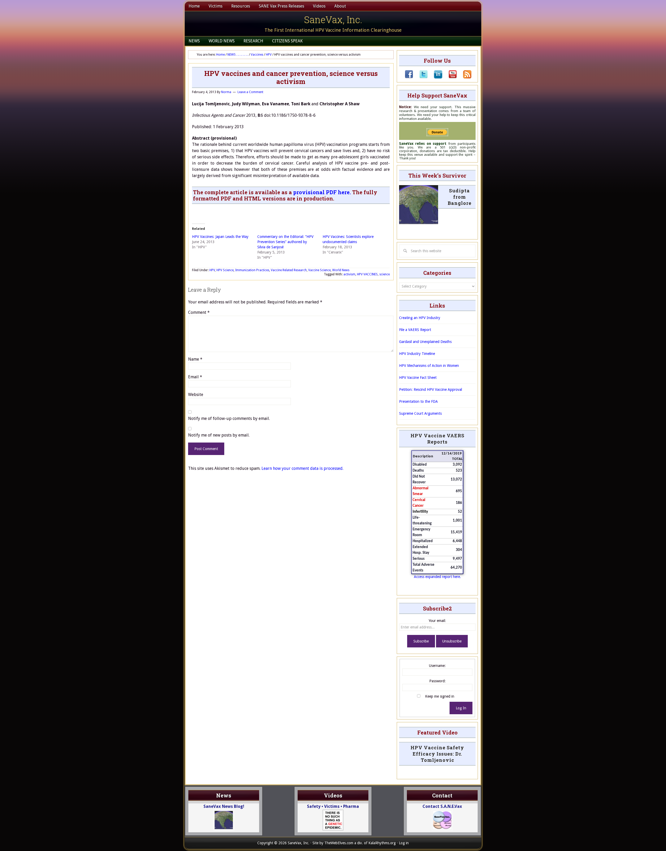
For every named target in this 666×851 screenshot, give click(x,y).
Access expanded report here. (437, 577)
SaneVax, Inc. (333, 19)
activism (349, 274)
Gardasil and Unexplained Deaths (425, 342)
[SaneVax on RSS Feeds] (464, 77)
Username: (437, 666)
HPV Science (225, 270)
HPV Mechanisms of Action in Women (429, 365)
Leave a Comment (250, 92)
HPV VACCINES (367, 274)
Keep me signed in (439, 696)
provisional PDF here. (322, 192)
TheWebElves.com (338, 843)
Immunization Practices (252, 270)
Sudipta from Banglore (459, 196)
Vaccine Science (319, 270)
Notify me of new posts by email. (218, 435)
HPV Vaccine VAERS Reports (437, 438)
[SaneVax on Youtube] (449, 77)
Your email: (437, 621)
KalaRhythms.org (382, 843)
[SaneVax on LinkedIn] (435, 77)
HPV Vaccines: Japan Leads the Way (220, 237)
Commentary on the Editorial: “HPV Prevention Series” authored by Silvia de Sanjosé (285, 242)
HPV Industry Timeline (417, 354)
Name (195, 359)
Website (195, 394)
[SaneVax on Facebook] (409, 77)
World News (340, 270)
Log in (404, 843)
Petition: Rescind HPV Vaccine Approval (430, 389)
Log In (461, 708)
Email (195, 376)
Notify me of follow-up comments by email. (229, 418)
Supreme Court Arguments (420, 413)
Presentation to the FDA (418, 401)
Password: (437, 681)
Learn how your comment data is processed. (302, 468)
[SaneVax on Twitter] (420, 77)
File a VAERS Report (415, 330)
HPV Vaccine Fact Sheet (418, 377)
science (384, 274)
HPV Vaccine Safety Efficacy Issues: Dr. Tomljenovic (437, 753)
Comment (199, 312)
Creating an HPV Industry (419, 318)
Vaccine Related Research (289, 270)
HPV (212, 270)
